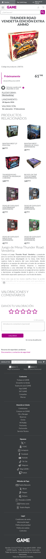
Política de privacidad (23, 525)
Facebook (24, 454)
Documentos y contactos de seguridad (15, 352)
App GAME (23, 389)
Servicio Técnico (23, 431)
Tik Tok (24, 461)
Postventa (23, 425)
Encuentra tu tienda (23, 383)
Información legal (23, 522)
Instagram (24, 450)
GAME (12, 7)
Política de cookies (23, 528)
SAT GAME (23, 391)
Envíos (23, 420)
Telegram (24, 465)
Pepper (24, 492)
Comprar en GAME (23, 411)
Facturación (23, 428)
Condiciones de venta (23, 519)
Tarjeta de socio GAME (23, 386)
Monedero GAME (24, 500)
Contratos (23, 531)
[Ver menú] (3, 7)
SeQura (24, 496)
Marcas (23, 397)
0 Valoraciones (19, 109)
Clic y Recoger (23, 414)
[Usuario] (38, 7)
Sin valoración (7, 109)
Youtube (24, 458)
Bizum (24, 489)
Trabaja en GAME (23, 380)
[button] (43, 12)
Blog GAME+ (24, 469)
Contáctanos (23, 408)
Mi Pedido (23, 423)
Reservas (23, 417)
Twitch (24, 473)
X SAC (24, 447)
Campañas (23, 394)
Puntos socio (24, 504)
